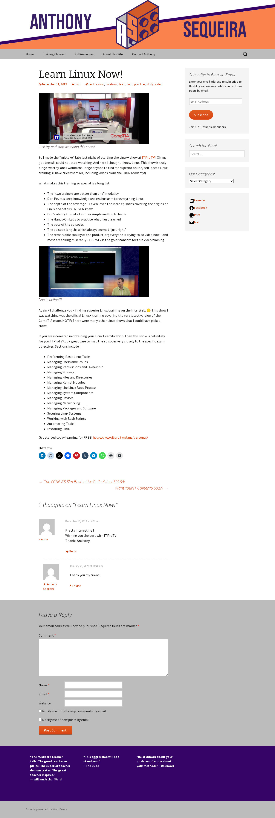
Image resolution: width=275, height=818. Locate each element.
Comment (47, 635)
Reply (73, 551)
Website (45, 703)
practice (139, 84)
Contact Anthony (143, 54)
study (150, 84)
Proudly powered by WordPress (46, 809)
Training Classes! (54, 54)
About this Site (113, 54)
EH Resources (84, 54)
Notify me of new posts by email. (66, 720)
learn (122, 84)
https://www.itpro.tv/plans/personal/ (120, 437)
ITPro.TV (148, 157)
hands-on (112, 84)
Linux (78, 84)
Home (30, 54)
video (158, 84)
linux (130, 84)
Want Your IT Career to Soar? (141, 488)
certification (96, 84)
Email (44, 694)
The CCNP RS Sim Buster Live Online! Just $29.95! (82, 481)
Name (44, 685)
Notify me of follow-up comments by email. (74, 711)
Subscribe (201, 115)
